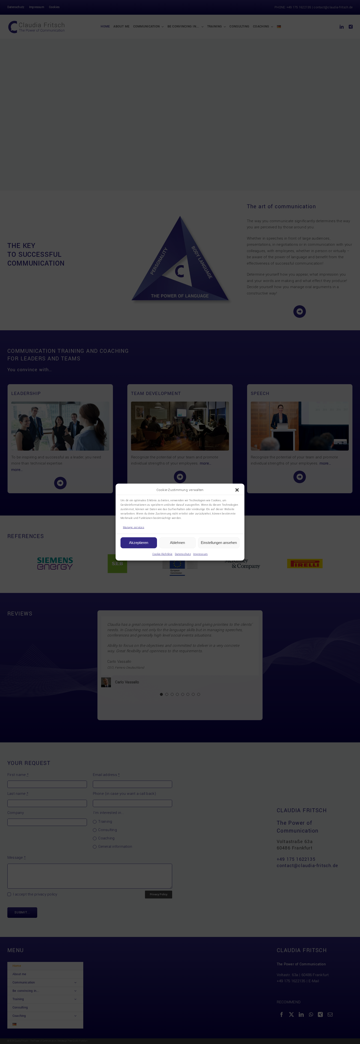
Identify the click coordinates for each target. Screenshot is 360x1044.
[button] (237, 490)
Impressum (200, 554)
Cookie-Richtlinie (162, 554)
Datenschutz (183, 554)
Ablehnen (177, 542)
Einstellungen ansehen (219, 542)
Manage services (133, 527)
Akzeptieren (138, 542)
